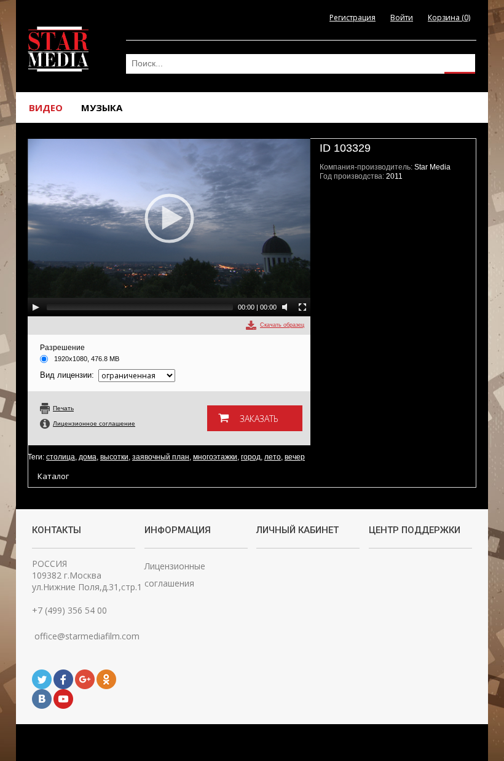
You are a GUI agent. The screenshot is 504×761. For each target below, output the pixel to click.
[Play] (36, 307)
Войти (401, 17)
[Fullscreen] (302, 307)
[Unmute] (286, 307)
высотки (114, 457)
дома (87, 457)
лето (272, 457)
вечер (295, 457)
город (251, 457)
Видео (46, 107)
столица (60, 457)
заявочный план (160, 457)
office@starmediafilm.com (86, 636)
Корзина (449, 17)
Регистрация (352, 17)
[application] (169, 227)
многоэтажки (215, 457)
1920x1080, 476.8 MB (86, 358)
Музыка (101, 107)
